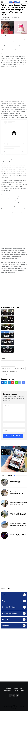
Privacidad (15, 692)
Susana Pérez (5, 377)
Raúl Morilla (6, 19)
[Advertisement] (14, 85)
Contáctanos (7, 692)
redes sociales (13, 373)
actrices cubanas (6, 364)
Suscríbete (8, 690)
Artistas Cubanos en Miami (8, 367)
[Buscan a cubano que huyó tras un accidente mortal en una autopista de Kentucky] (4, 537)
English (22, 692)
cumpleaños (5, 373)
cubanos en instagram (7, 370)
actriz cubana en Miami (17, 364)
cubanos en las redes (19, 370)
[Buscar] (26, 1)
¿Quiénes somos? (18, 690)
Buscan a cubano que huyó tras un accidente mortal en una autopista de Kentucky (18, 538)
